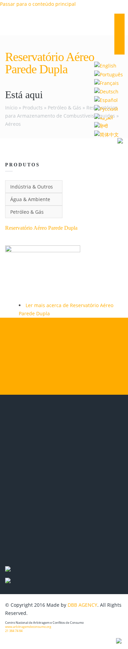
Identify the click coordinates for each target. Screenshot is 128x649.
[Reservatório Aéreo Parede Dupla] (108, 74)
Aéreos (13, 124)
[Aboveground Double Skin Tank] (105, 65)
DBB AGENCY (82, 605)
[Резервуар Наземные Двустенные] (106, 108)
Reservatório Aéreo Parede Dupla (41, 228)
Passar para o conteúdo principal (38, 4)
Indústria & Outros (31, 186)
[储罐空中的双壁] (106, 134)
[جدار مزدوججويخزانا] (103, 117)
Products (33, 107)
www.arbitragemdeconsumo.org (28, 627)
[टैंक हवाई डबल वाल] (101, 125)
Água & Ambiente (30, 199)
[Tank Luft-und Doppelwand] (106, 91)
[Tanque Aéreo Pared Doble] (106, 99)
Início (11, 107)
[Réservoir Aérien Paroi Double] (106, 82)
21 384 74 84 (14, 631)
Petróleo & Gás (64, 107)
